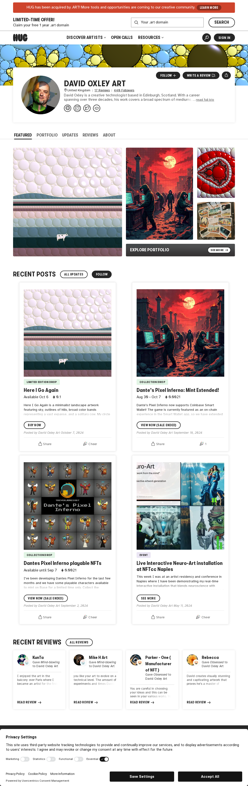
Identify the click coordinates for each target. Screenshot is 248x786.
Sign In (224, 38)
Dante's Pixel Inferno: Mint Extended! (178, 390)
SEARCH (221, 22)
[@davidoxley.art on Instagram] (77, 108)
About (109, 135)
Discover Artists (85, 37)
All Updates (73, 274)
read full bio (205, 100)
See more (148, 598)
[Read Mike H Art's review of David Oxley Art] (96, 679)
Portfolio (47, 135)
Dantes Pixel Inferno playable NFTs (62, 563)
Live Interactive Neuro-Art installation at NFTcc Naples (180, 566)
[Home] (20, 38)
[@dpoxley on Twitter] (87, 108)
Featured (23, 135)
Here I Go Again (41, 390)
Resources (149, 37)
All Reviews (79, 642)
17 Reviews (102, 90)
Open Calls (122, 37)
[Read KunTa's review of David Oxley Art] (39, 679)
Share (47, 444)
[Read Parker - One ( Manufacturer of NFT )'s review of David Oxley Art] (152, 679)
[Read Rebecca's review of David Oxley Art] (209, 679)
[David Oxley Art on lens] (96, 108)
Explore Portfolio (149, 249)
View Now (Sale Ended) (159, 425)
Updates (70, 135)
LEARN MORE (209, 7)
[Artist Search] (206, 37)
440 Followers (124, 90)
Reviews (90, 135)
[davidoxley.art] (67, 108)
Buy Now (34, 425)
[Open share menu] (226, 75)
